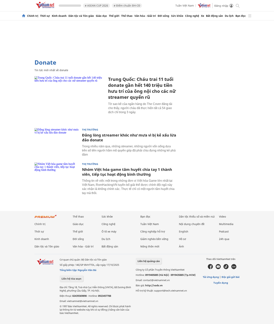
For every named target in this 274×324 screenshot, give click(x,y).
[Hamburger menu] (250, 16)
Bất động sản (214, 16)
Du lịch (229, 16)
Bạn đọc (240, 16)
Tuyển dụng (220, 282)
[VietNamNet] (23, 16)
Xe (202, 16)
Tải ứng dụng (211, 277)
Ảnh (181, 246)
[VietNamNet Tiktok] (226, 268)
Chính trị (32, 16)
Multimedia (226, 224)
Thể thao (127, 16)
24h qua (224, 239)
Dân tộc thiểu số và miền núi (197, 216)
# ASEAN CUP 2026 (96, 5)
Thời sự (45, 16)
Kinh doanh (59, 16)
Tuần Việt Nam (184, 5)
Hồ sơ (182, 239)
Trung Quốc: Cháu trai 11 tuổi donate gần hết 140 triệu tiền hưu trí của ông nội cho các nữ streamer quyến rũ (142, 88)
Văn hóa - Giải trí (145, 16)
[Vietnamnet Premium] (45, 218)
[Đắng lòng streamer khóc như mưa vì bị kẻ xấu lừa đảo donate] (56, 143)
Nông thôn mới (149, 246)
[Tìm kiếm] (237, 5)
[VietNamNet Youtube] (218, 268)
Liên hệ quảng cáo (149, 261)
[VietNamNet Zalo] (233, 268)
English (183, 231)
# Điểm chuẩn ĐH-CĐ (127, 5)
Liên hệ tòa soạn (71, 278)
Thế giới (114, 16)
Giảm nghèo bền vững (154, 239)
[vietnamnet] (45, 9)
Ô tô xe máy (109, 231)
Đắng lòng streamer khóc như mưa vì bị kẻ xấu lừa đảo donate (129, 137)
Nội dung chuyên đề (191, 224)
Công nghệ (192, 16)
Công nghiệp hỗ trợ (152, 231)
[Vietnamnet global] (204, 7)
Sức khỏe (177, 16)
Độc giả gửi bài (231, 277)
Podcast (224, 231)
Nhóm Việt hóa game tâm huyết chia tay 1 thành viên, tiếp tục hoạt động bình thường (127, 172)
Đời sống (163, 16)
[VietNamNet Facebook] (210, 268)
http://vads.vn (154, 285)
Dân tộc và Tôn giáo (81, 16)
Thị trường (90, 129)
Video (222, 216)
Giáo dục (101, 16)
